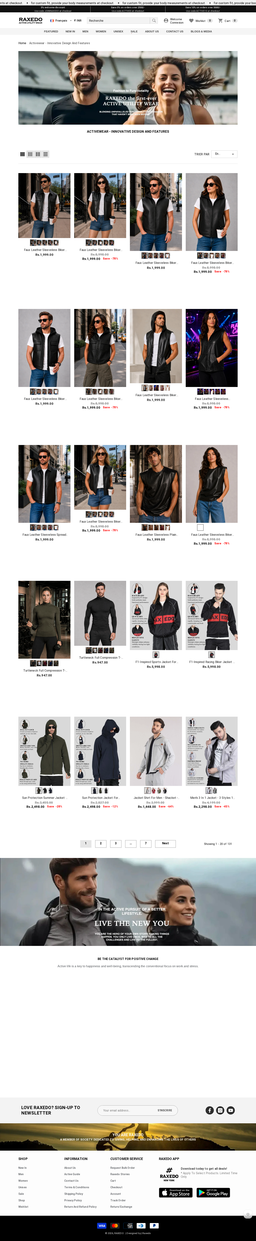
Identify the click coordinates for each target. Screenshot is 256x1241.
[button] (71, 20)
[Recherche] (122, 20)
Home (22, 43)
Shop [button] (23, 1159)
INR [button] (77, 20)
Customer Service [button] (126, 1159)
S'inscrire (165, 1110)
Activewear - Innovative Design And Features (59, 43)
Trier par (201, 154)
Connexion (176, 22)
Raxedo (146, 1233)
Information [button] (76, 1159)
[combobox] (118, 20)
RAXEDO (119, 1233)
